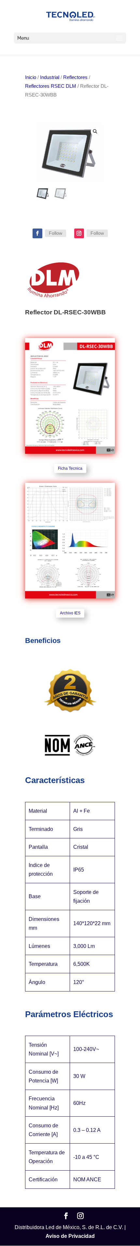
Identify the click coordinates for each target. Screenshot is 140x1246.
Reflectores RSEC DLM (50, 86)
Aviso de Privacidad (70, 1236)
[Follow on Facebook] (37, 233)
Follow (55, 233)
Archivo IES (70, 613)
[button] (95, 131)
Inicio (30, 77)
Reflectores (75, 77)
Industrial (49, 77)
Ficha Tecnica (70, 468)
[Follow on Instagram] (79, 233)
